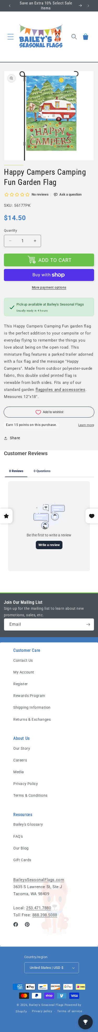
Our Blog (21, 848)
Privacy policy (42, 1011)
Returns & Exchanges (32, 719)
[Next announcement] (88, 5)
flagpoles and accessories (60, 389)
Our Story (21, 748)
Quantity (10, 230)
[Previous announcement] (9, 5)
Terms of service (69, 1011)
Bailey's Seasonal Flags (46, 1005)
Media (18, 772)
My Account (23, 672)
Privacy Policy (25, 784)
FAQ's (18, 836)
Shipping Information (32, 707)
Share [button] (15, 438)
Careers (20, 760)
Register (20, 684)
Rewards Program (29, 696)
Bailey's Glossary (28, 824)
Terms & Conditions (30, 795)
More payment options (49, 287)
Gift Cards (22, 860)
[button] (10, 36)
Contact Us (23, 660)
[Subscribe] (88, 624)
